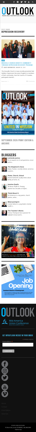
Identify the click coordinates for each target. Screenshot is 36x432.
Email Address (7, 341)
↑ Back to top (18, 429)
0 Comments (31, 81)
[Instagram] (17, 2)
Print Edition (5, 410)
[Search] (3, 2)
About (3, 403)
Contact (4, 407)
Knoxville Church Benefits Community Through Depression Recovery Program (17, 64)
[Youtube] (29, 2)
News (3, 60)
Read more (4, 81)
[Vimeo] (25, 2)
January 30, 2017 (21, 67)
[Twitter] (21, 2)
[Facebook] (14, 2)
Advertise (4, 414)
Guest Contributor (9, 67)
